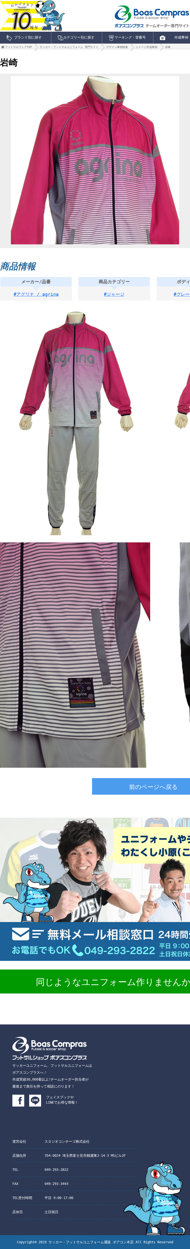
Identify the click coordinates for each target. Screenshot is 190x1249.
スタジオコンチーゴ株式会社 (67, 1141)
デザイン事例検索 (117, 47)
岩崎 (167, 47)
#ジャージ (114, 294)
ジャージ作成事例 (146, 47)
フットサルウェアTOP (18, 47)
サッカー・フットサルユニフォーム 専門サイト (69, 47)
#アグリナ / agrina (36, 294)
